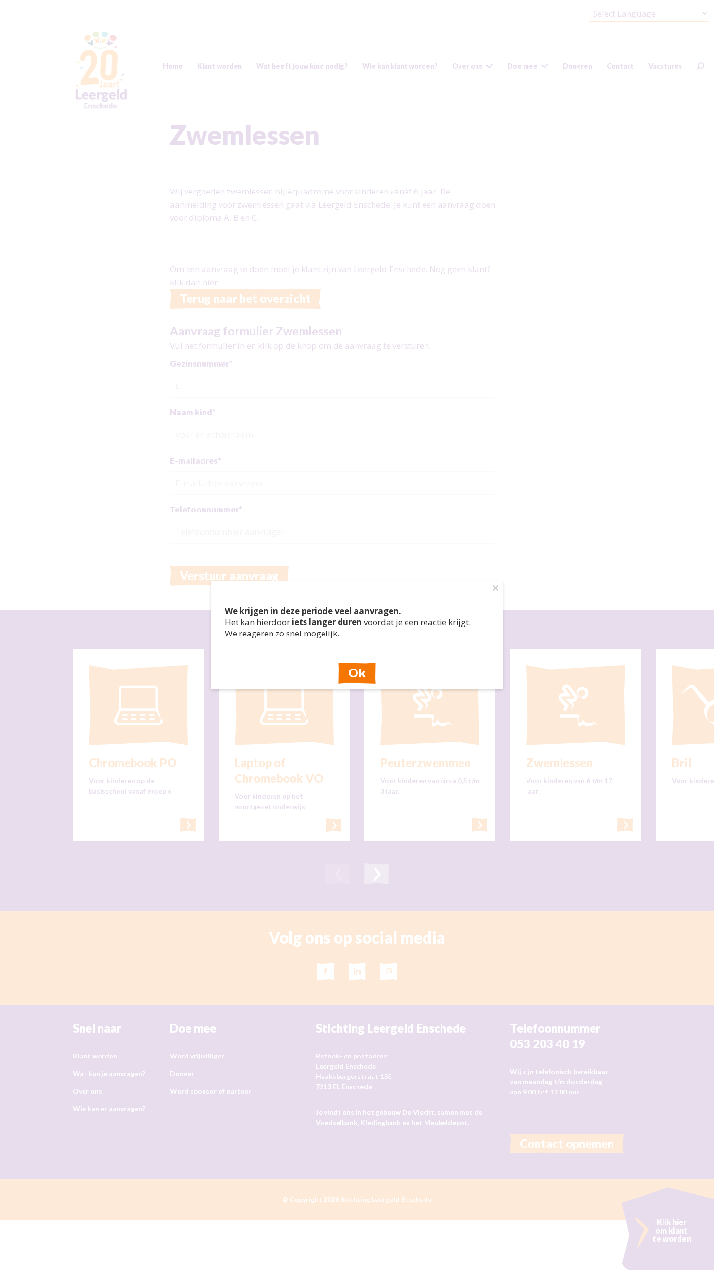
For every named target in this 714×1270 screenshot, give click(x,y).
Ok (357, 672)
